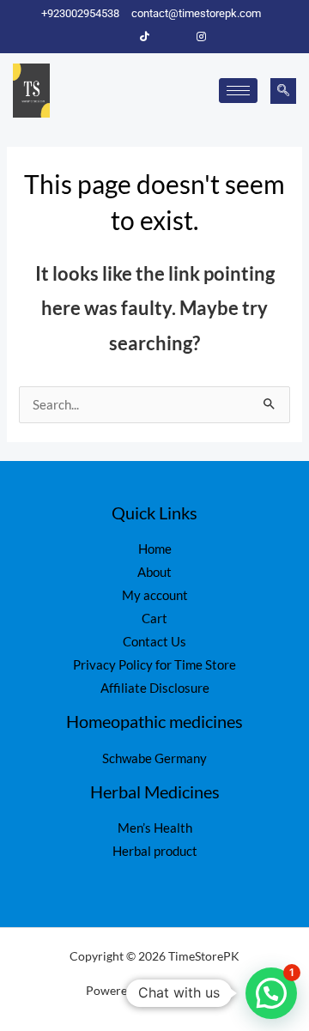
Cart (154, 618)
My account (155, 595)
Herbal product (154, 851)
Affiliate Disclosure (154, 688)
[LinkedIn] (173, 37)
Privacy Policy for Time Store (154, 665)
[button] (283, 91)
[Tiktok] (145, 37)
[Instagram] (202, 37)
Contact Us (154, 641)
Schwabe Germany (154, 758)
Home (155, 549)
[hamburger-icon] (238, 90)
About (154, 572)
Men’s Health (155, 828)
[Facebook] (117, 37)
